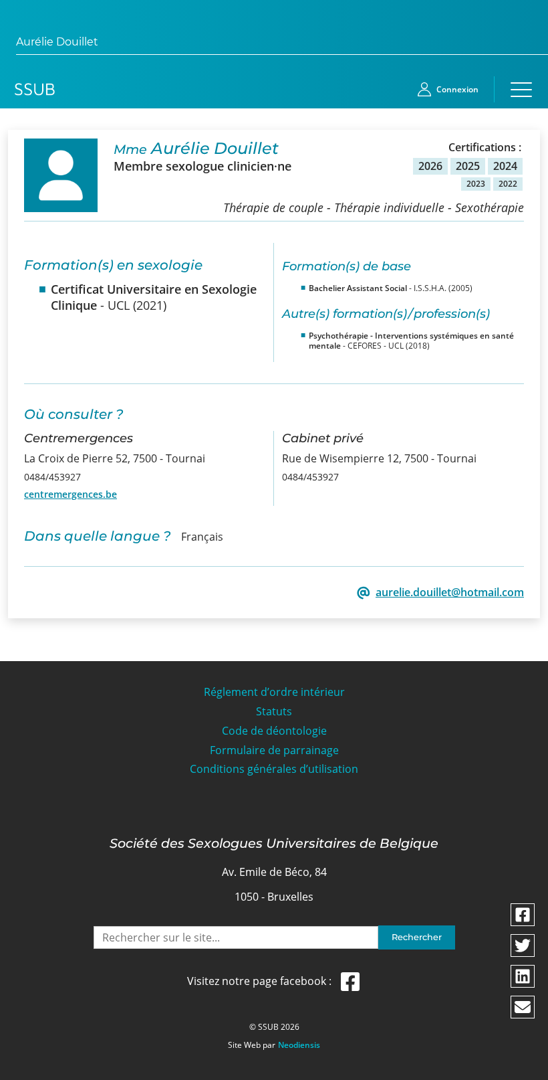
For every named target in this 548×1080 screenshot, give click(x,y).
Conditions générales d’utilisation (274, 769)
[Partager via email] (523, 1007)
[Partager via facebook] (523, 914)
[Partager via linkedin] (523, 976)
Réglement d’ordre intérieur (274, 692)
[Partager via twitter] (523, 945)
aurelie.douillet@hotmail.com (450, 593)
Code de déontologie (274, 731)
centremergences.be (70, 494)
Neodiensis (299, 1045)
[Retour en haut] (523, 1068)
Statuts (274, 712)
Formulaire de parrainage (274, 750)
